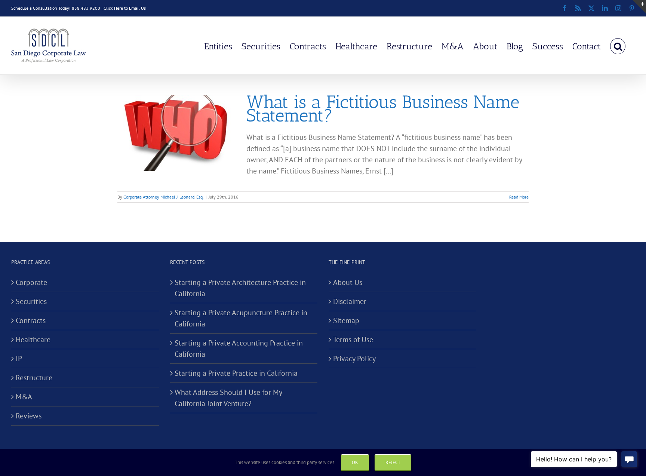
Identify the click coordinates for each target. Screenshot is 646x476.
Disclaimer (349, 301)
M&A (24, 397)
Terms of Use (353, 339)
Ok (355, 462)
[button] (617, 45)
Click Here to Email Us (125, 8)
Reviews (28, 416)
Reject (392, 462)
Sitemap (346, 320)
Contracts (31, 320)
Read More (519, 197)
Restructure (34, 378)
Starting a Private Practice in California (236, 373)
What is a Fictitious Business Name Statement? (382, 108)
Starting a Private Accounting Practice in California (239, 348)
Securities (31, 301)
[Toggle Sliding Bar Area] (639, 6)
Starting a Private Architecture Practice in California (240, 287)
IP (19, 358)
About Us (347, 282)
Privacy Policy (354, 358)
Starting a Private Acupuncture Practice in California (241, 318)
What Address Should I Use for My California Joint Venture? (228, 397)
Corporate (31, 282)
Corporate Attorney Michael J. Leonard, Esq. (163, 197)
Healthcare (33, 339)
